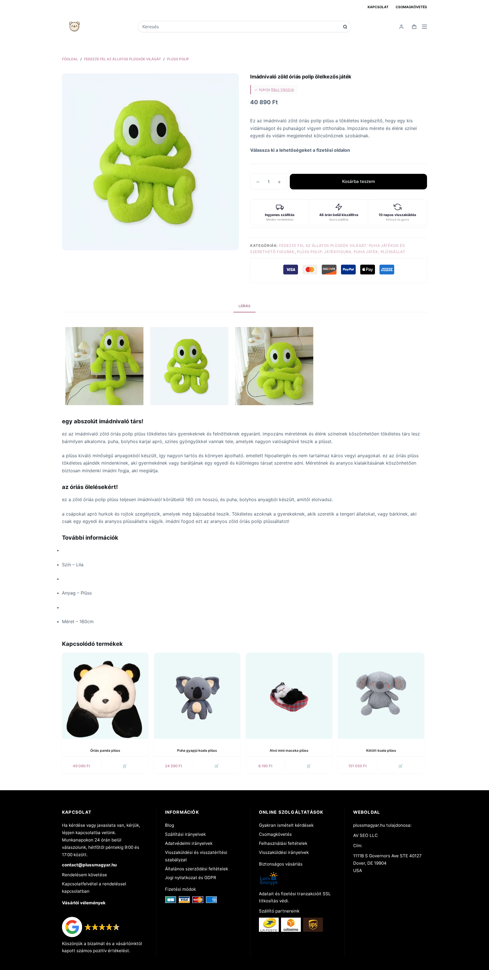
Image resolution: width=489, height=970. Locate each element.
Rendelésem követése (84, 874)
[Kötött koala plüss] (381, 696)
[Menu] (424, 26)
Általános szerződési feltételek (196, 868)
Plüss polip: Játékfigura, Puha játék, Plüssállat (351, 251)
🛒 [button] (125, 766)
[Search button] (345, 27)
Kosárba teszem (358, 181)
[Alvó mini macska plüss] (289, 696)
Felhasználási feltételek (283, 843)
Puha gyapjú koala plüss (197, 750)
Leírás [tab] (244, 306)
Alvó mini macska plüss (289, 750)
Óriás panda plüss (105, 750)
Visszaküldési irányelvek (284, 852)
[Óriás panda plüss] (105, 696)
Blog (169, 825)
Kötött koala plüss (381, 750)
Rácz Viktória (282, 89)
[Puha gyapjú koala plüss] (197, 696)
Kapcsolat (378, 7)
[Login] (401, 27)
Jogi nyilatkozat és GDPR (190, 877)
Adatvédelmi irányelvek (189, 843)
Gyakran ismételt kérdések (286, 825)
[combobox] (240, 26)
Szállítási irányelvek (185, 834)
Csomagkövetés (411, 7)
